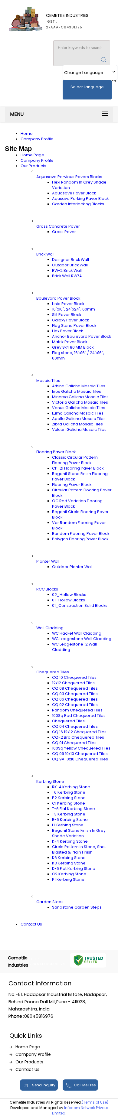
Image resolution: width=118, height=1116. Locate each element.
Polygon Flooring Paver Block (80, 539)
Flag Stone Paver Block (74, 325)
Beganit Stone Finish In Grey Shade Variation (79, 833)
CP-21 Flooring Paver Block (77, 468)
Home (27, 133)
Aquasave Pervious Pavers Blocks (69, 176)
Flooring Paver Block (56, 451)
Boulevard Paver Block (58, 298)
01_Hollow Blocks (68, 600)
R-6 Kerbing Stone (70, 819)
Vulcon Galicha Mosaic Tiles (79, 429)
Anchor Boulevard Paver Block (81, 336)
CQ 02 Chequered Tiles (75, 704)
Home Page (32, 155)
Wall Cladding (50, 627)
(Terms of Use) (95, 1102)
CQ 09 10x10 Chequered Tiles (80, 753)
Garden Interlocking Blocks (78, 204)
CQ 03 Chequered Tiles (75, 693)
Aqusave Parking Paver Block (80, 198)
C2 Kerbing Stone (69, 874)
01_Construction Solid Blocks (79, 605)
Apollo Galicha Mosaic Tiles (79, 418)
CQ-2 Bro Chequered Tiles (78, 737)
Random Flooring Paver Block (80, 533)
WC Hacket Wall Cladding (76, 633)
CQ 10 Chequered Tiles (74, 677)
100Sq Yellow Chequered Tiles (81, 748)
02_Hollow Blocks (69, 594)
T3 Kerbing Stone (68, 814)
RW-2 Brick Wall (67, 270)
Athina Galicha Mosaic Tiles (78, 386)
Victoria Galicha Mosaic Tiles (80, 402)
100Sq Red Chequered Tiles (79, 715)
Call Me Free (85, 1085)
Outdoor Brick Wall (70, 265)
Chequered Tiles (52, 672)
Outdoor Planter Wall (72, 566)
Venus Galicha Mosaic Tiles (78, 407)
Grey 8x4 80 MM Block (72, 347)
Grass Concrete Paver (58, 226)
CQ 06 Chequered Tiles (75, 699)
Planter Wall (47, 561)
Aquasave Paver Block (74, 193)
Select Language (87, 86)
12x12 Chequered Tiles (73, 682)
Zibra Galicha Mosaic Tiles (77, 424)
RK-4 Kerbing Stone (71, 786)
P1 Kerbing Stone (68, 879)
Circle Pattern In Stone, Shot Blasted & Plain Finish (79, 849)
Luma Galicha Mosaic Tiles (77, 413)
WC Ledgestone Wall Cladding (81, 638)
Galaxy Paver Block (70, 320)
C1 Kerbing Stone (68, 803)
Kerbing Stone (50, 781)
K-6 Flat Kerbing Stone (73, 868)
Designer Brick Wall (70, 259)
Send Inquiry (43, 1085)
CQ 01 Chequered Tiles (74, 742)
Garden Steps (50, 901)
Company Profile (37, 139)
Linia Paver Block (68, 303)
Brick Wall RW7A (67, 275)
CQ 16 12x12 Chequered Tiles (79, 731)
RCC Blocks (47, 589)
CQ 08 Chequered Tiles (75, 688)
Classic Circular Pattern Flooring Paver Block (75, 460)
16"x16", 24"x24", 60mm (73, 309)
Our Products (33, 165)
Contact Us (31, 924)
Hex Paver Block (67, 330)
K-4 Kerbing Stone (70, 841)
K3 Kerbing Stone (69, 863)
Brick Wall (45, 254)
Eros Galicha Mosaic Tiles (76, 391)
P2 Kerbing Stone (69, 797)
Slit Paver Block (66, 314)
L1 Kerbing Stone (68, 825)
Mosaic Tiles (48, 380)
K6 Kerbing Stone (69, 857)
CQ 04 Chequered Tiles (75, 726)
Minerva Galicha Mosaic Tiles (80, 396)
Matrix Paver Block (69, 341)
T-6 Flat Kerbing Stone (73, 808)
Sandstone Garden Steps (77, 907)
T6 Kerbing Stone (68, 792)
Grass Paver (64, 231)
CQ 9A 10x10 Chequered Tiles (80, 759)
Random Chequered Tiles (77, 710)
